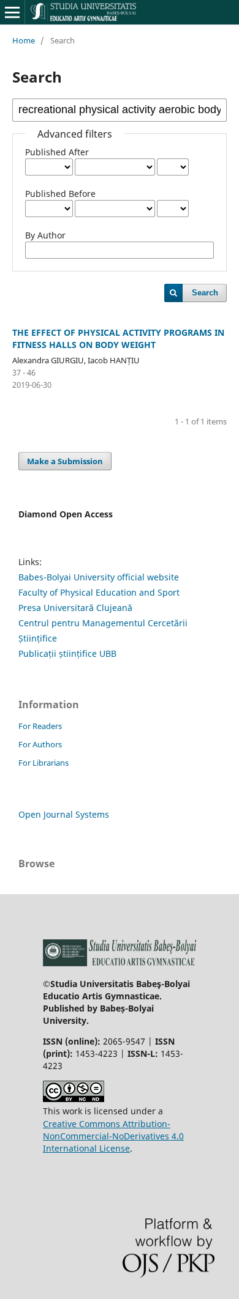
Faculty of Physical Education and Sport (99, 592)
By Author (45, 235)
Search (205, 292)
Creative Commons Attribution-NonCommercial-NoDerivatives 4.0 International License (113, 1136)
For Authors (40, 744)
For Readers (40, 725)
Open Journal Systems (63, 814)
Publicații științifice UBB (67, 653)
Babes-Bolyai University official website (98, 577)
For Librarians (43, 762)
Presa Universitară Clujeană (75, 607)
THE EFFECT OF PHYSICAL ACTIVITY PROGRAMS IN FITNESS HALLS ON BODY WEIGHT (118, 338)
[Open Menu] (12, 12)
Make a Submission (65, 461)
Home (23, 40)
